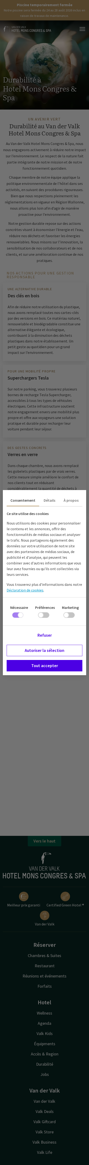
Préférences (45, 607)
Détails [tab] (49, 500)
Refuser (44, 635)
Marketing (70, 607)
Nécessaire (19, 607)
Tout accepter (44, 665)
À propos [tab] (71, 500)
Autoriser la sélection (44, 650)
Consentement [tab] (22, 500)
